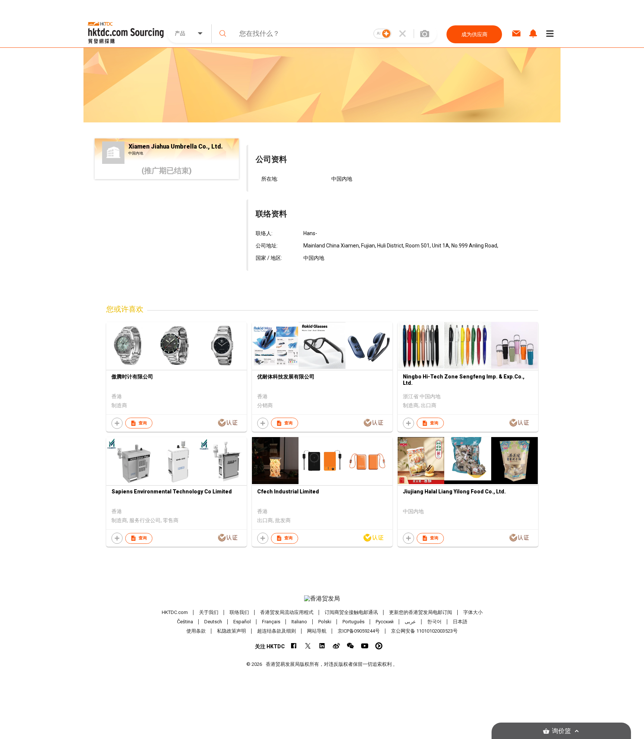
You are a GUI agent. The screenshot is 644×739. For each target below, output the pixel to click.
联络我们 (239, 612)
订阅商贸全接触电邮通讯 (351, 612)
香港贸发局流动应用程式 (286, 612)
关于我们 (208, 612)
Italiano (299, 621)
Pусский (385, 621)
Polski (324, 621)
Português (353, 621)
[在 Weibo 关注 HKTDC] (336, 645)
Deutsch (213, 621)
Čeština (185, 621)
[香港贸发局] (322, 598)
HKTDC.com (175, 612)
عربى (410, 621)
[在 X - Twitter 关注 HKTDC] (308, 645)
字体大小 (473, 612)
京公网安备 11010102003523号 (424, 631)
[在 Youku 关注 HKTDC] (378, 645)
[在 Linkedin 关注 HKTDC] (322, 645)
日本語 (460, 621)
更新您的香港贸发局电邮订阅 (420, 612)
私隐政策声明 (231, 631)
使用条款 (196, 631)
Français (271, 621)
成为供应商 (474, 34)
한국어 (434, 621)
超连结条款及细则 (276, 631)
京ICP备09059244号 (359, 631)
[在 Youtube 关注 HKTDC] (364, 645)
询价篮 (561, 731)
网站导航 (316, 631)
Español (242, 621)
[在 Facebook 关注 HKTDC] (293, 645)
